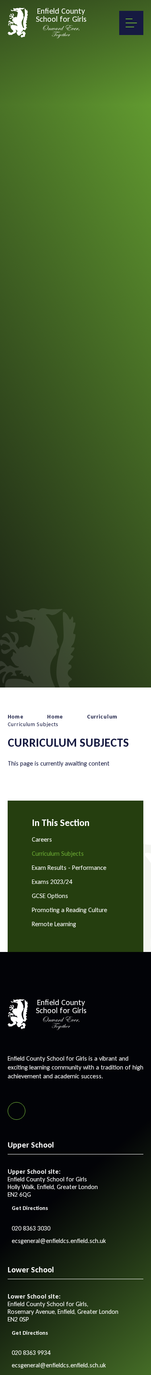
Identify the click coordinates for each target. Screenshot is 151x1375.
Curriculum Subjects (33, 724)
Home (16, 716)
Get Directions (30, 1208)
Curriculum (102, 716)
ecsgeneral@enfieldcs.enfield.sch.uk (59, 1241)
